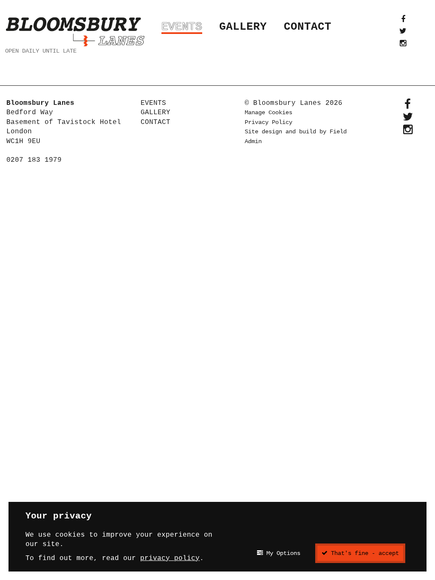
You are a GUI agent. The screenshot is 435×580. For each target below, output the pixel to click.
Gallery (243, 26)
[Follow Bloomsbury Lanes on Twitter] (403, 31)
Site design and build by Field (296, 131)
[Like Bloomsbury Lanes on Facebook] (403, 19)
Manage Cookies (268, 112)
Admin (253, 141)
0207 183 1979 (34, 160)
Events (181, 26)
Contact (307, 26)
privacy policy (170, 558)
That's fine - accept (363, 553)
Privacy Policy (268, 122)
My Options (281, 553)
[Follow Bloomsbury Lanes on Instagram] (403, 43)
